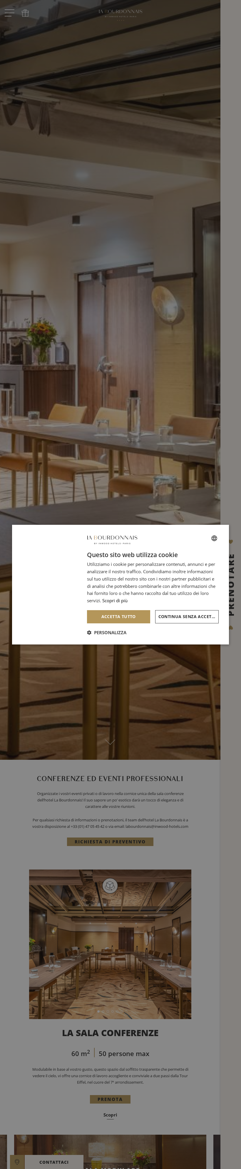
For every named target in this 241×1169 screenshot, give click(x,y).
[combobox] (214, 538)
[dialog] (120, 584)
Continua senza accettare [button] (188, 616)
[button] (106, 632)
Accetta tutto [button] (118, 616)
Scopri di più (115, 600)
